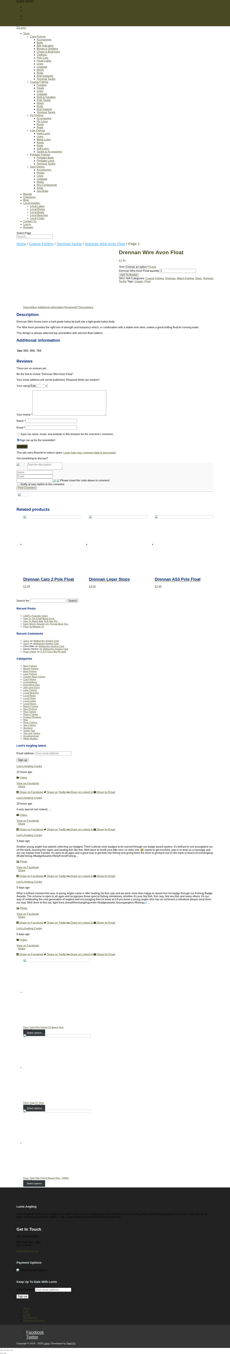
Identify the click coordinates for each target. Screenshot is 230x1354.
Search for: (23, 600)
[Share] (4, 1350)
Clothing (42, 54)
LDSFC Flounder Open (35, 615)
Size (121, 266)
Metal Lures (44, 139)
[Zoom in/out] (11, 1350)
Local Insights (31, 203)
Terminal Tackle (46, 79)
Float (147, 281)
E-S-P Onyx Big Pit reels (53, 651)
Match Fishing (185, 278)
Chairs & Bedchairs (48, 51)
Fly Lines (42, 121)
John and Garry (31, 687)
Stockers (27, 727)
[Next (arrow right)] (4, 1353)
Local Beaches (39, 215)
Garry (26, 640)
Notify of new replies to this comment (42, 484)
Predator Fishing (40, 154)
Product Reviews (32, 717)
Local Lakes (37, 206)
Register (28, 227)
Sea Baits (42, 191)
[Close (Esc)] (1, 1350)
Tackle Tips (29, 730)
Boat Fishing (30, 671)
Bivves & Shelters (47, 48)
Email (21, 427)
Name (21, 420)
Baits (40, 42)
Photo (23, 861)
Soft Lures (43, 148)
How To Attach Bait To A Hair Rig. (40, 621)
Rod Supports (45, 76)
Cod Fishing (29, 679)
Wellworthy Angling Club (46, 640)
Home (21, 244)
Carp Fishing (37, 36)
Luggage (42, 66)
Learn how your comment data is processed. (89, 452)
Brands (27, 194)
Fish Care (42, 57)
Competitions (30, 682)
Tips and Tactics (31, 733)
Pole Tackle (44, 100)
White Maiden (30, 738)
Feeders (42, 85)
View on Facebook (28, 783)
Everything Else (31, 684)
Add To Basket (129, 274)
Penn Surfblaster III (33, 626)
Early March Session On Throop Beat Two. (46, 623)
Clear (153, 266)
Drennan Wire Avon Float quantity (139, 270)
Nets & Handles (46, 97)
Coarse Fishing (39, 82)
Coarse (138, 281)
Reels (40, 69)
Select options (34, 1032)
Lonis (46, 1343)
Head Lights (44, 60)
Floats (40, 88)
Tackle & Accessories (49, 151)
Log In (27, 224)
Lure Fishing (37, 130)
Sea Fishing (37, 166)
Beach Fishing (30, 668)
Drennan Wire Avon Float (105, 244)
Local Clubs (37, 218)
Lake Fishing (30, 690)
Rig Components (47, 185)
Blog (26, 200)
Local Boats (37, 212)
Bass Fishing (30, 666)
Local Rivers (37, 209)
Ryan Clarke (29, 651)
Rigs (25, 719)
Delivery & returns (34, 1320)
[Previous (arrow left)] (1, 1353)
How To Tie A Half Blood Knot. (39, 618)
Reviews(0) (71, 307)
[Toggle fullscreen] (8, 1350)
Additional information (51, 307)
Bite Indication (45, 45)
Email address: (26, 753)
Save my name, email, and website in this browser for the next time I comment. (67, 434)
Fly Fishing (36, 115)
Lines (40, 63)
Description (30, 307)
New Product (30, 709)
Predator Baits (45, 157)
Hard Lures (43, 133)
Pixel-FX (71, 1343)
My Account (30, 1317)
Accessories (44, 39)
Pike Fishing (29, 711)
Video (23, 777)
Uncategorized (31, 736)
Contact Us (30, 221)
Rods (40, 73)
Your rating (23, 385)
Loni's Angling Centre (29, 766)
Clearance (29, 197)
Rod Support (44, 109)
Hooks (40, 172)
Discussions (86, 307)
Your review (24, 414)
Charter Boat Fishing (34, 676)
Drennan (170, 278)
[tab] (30, 307)
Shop (26, 33)
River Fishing (30, 722)
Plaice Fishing (30, 714)
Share (21, 786)
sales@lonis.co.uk (27, 1251)
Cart (25, 1311)
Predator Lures (45, 160)
